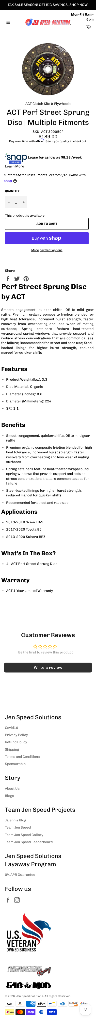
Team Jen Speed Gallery (24, 835)
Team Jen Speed (18, 827)
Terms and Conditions (22, 757)
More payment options (47, 250)
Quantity (12, 191)
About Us (12, 789)
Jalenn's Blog (15, 820)
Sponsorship (15, 764)
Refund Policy (16, 742)
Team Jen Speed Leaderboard (29, 842)
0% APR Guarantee (20, 875)
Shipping (12, 749)
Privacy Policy (16, 735)
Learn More (14, 166)
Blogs (9, 796)
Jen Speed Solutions (29, 996)
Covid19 (11, 728)
